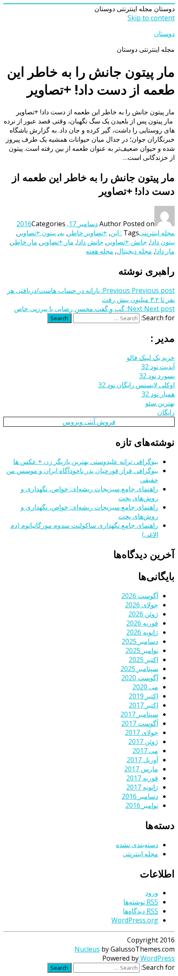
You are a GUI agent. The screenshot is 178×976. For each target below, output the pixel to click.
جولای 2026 (141, 604)
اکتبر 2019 (143, 696)
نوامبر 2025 (141, 650)
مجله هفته (99, 251)
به (62, 232)
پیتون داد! (162, 241)
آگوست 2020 (139, 677)
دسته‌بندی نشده (137, 844)
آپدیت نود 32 (158, 366)
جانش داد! (90, 241)
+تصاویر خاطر (87, 232)
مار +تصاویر (57, 241)
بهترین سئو (160, 403)
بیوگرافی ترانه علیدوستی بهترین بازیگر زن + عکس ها (85, 461)
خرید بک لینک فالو (151, 357)
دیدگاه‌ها (140, 911)
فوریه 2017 (142, 778)
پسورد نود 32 (157, 375)
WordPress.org (134, 920)
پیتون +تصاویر (37, 232)
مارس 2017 (141, 768)
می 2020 (145, 686)
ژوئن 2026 (143, 613)
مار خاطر (24, 241)
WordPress (157, 958)
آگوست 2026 (139, 595)
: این (116, 232)
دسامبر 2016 (140, 796)
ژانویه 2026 (142, 632)
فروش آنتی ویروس (89, 421)
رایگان (166, 412)
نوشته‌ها (140, 901)
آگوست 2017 (139, 723)
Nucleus (87, 949)
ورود (151, 892)
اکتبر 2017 (143, 705)
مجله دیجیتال (134, 251)
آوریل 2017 (142, 759)
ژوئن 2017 (143, 741)
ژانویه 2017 (142, 787)
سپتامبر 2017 (139, 714)
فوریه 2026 (142, 623)
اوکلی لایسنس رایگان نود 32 (136, 384)
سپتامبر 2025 (139, 668)
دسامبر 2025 (140, 641)
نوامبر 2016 (141, 805)
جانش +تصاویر (127, 241)
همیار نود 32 (158, 394)
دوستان (164, 33)
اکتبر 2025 (143, 659)
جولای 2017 (141, 732)
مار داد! (165, 251)
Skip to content (151, 17)
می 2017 (145, 750)
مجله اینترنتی (157, 232)
